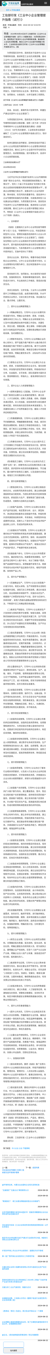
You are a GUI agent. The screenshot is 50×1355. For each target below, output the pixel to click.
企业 (20, 1148)
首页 (7, 10)
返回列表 (35, 1168)
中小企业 (15, 1148)
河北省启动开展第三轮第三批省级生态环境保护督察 (13, 1171)
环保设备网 (16, 10)
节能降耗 (26, 1148)
